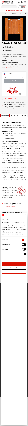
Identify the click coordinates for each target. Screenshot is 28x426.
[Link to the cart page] (22, 2)
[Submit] (15, 7)
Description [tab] (5, 116)
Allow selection (14, 267)
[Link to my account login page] (19, 2)
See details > (20, 94)
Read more (9, 68)
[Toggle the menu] (25, 2)
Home (3, 13)
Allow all (14, 264)
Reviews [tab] (23, 115)
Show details (19, 259)
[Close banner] (25, 214)
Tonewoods (7, 13)
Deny (14, 271)
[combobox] (9, 6)
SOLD (14, 81)
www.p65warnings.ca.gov (10, 206)
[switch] (24, 244)
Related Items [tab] (14, 115)
